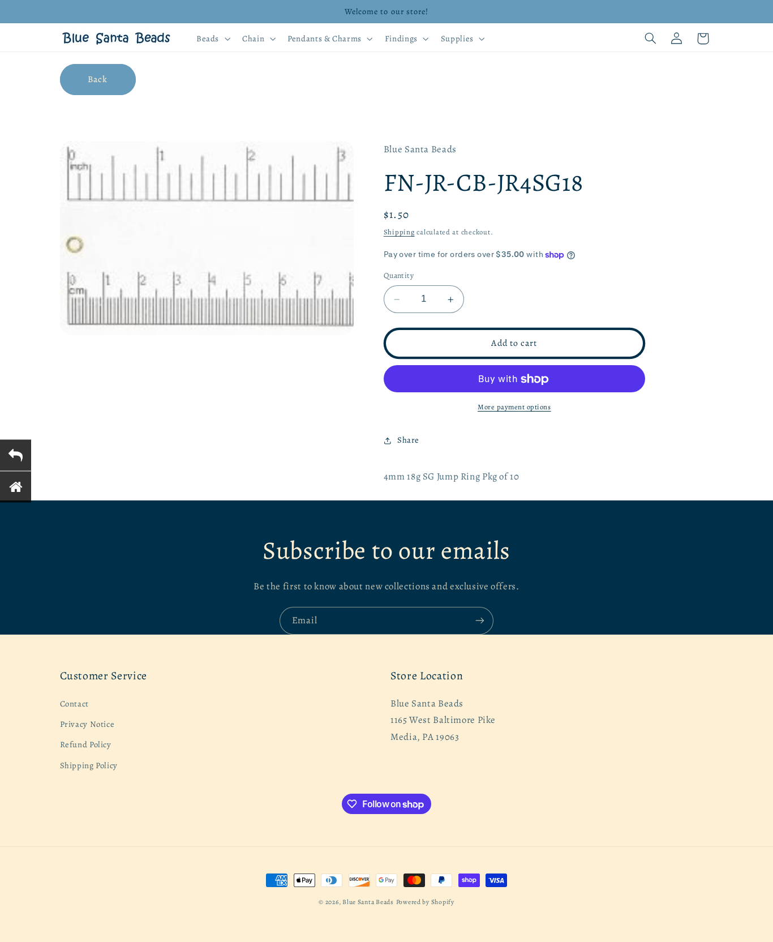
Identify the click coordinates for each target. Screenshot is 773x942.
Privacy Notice (87, 724)
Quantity (399, 276)
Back (98, 79)
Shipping (399, 232)
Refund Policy (85, 744)
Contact (74, 703)
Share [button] (408, 440)
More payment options (514, 407)
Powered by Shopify (425, 901)
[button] (212, 38)
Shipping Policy (89, 765)
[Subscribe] (480, 621)
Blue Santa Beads (368, 901)
